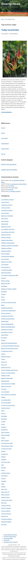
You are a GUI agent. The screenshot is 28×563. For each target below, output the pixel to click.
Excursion (3, 389)
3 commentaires (13, 34)
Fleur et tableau (5, 253)
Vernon (3, 133)
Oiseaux (3, 397)
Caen (2, 465)
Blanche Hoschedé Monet (8, 327)
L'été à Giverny (5, 202)
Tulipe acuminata (10, 30)
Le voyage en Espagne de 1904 (9, 275)
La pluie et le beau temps (8, 405)
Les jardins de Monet (6, 210)
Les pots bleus (5, 259)
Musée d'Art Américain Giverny (9, 348)
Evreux (3, 470)
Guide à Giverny (5, 497)
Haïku (2, 484)
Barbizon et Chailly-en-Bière (8, 289)
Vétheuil (3, 294)
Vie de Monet (4, 264)
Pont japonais (5, 221)
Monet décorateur (6, 272)
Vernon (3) (4, 364)
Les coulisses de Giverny (8, 232)
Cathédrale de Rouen (7, 308)
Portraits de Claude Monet (8, 310)
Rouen (3, 305)
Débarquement (5, 381)
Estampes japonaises (7, 240)
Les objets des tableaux (7, 256)
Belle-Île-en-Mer (5, 283)
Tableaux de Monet (6, 248)
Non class (3, 524)
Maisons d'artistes (6, 386)
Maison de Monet (6, 234)
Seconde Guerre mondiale (8, 383)
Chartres (3, 467)
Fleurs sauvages (5, 435)
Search (24, 13)
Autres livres (4, 516)
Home (2, 19)
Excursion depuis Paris (10, 536)
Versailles (3, 481)
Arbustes (3, 427)
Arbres (3, 424)
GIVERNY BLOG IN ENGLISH (8, 164)
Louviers (3, 478)
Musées (3, 340)
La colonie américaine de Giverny (10, 346)
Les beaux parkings (6, 519)
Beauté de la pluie (6, 226)
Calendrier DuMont (6, 521)
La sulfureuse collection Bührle (18, 184)
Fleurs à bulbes (5, 432)
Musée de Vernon (6, 367)
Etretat (3, 299)
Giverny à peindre (6, 508)
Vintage (3, 486)
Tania (2, 189)
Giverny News (10, 4)
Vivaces (3, 421)
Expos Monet (4, 335)
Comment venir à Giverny (11, 542)
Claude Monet (5, 143)
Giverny (3, 128)
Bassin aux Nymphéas (7, 215)
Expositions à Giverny (7, 329)
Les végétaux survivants (7, 229)
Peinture (3, 456)
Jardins (3, 438)
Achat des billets (8, 538)
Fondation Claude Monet (8, 243)
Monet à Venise (5, 281)
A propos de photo (6, 448)
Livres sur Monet (5, 511)
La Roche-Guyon (5, 473)
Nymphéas (4, 416)
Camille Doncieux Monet (7, 318)
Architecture (4, 454)
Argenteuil (4, 291)
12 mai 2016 (4, 33)
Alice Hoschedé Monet (7, 324)
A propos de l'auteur (6, 500)
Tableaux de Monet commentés (9, 245)
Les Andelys (4, 138)
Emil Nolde (11, 186)
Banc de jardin (5, 440)
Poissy (3, 297)
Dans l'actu (4, 489)
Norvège (3, 278)
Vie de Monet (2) (5, 267)
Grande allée (4, 224)
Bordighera (4, 286)
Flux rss (3, 154)
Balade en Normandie (7, 378)
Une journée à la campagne (8, 394)
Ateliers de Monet (6, 237)
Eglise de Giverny (6, 356)
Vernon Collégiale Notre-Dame (9, 370)
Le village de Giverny (7, 351)
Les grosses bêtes (6, 402)
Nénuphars (4, 419)
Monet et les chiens (6, 262)
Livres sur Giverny (6, 513)
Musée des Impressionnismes (9, 343)
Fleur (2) (3, 413)
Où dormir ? (7, 540)
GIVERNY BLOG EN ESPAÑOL (9, 169)
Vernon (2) (4, 362)
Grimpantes (4, 429)
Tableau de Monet (6, 251)
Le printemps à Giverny (7, 199)
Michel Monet (4, 321)
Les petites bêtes (5, 400)
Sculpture (3, 459)
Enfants (3, 451)
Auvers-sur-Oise (5, 462)
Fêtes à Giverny (5, 494)
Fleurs (2, 410)
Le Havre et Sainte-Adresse (8, 302)
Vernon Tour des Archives (8, 373)
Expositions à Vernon (7, 332)
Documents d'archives (7, 316)
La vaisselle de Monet (15, 191)
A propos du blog (6, 505)
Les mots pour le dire (7, 443)
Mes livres (4, 503)
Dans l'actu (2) (5, 492)
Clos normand (5, 213)
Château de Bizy (5, 375)
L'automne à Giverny (6, 205)
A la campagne (5, 392)
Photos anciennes (6, 313)
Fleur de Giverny (5, 408)
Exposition (4, 337)
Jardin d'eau (4, 218)
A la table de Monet (6, 270)
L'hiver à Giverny (5, 207)
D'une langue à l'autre (7, 446)
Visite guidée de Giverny (10, 534)
